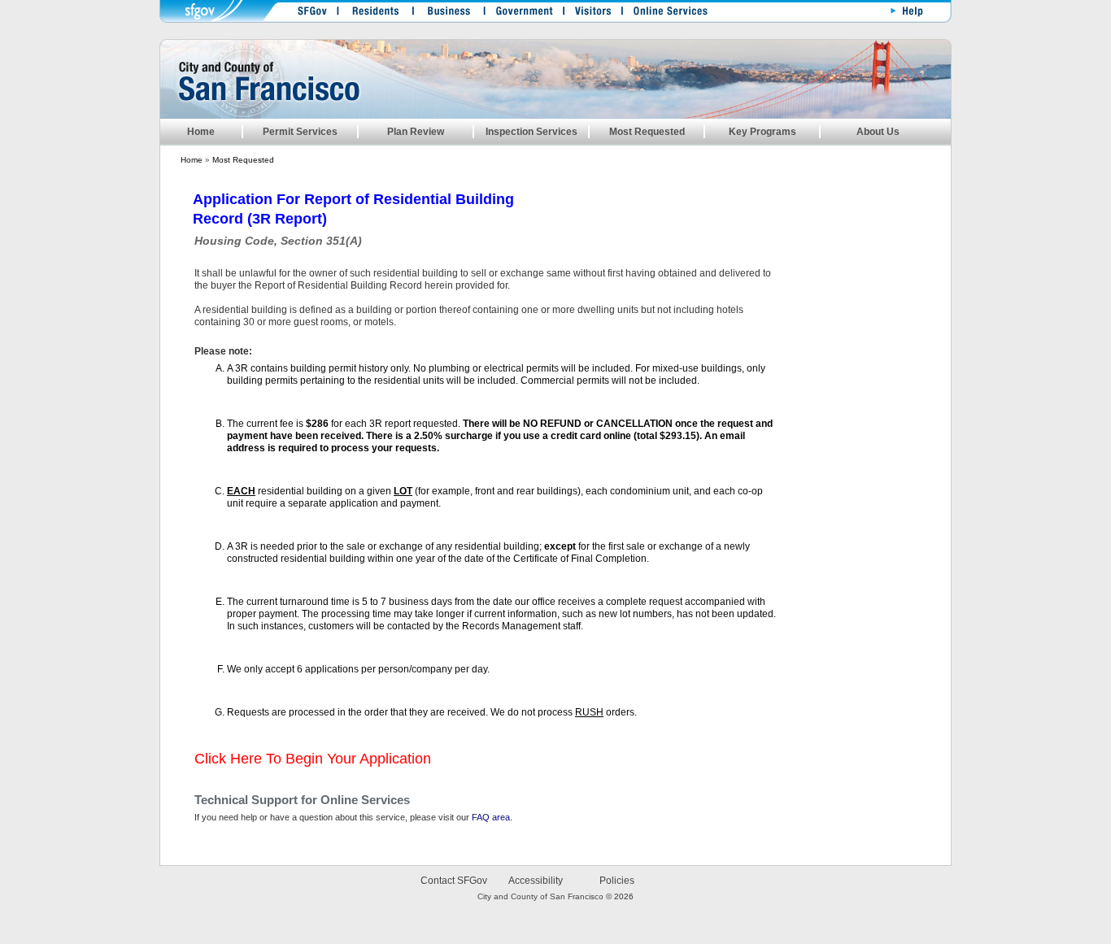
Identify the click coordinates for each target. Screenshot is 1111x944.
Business (445, 14)
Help (904, 14)
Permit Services (300, 131)
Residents (374, 14)
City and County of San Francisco (540, 896)
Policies (616, 880)
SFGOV (308, 14)
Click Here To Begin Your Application (312, 758)
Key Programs (762, 131)
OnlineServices (663, 14)
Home (201, 131)
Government (520, 14)
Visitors (589, 14)
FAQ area (491, 817)
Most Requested (647, 131)
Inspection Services (531, 131)
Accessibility (535, 880)
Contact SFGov (453, 880)
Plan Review (415, 131)
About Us (878, 131)
